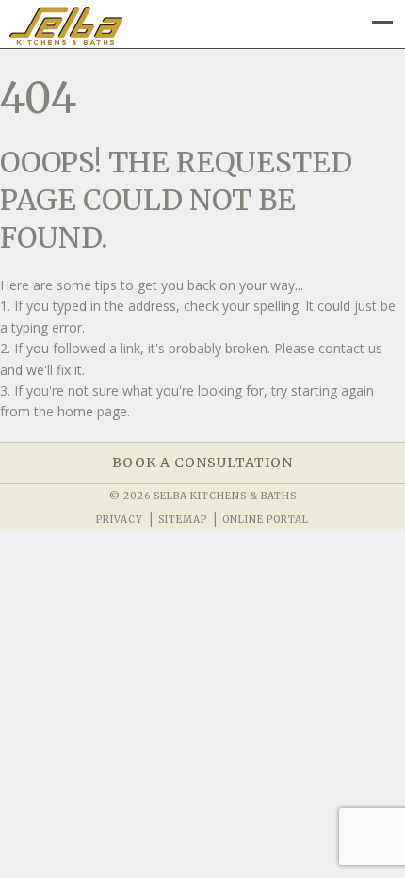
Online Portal (265, 519)
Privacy (119, 519)
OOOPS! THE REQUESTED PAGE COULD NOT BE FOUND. (176, 199)
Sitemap (182, 519)
